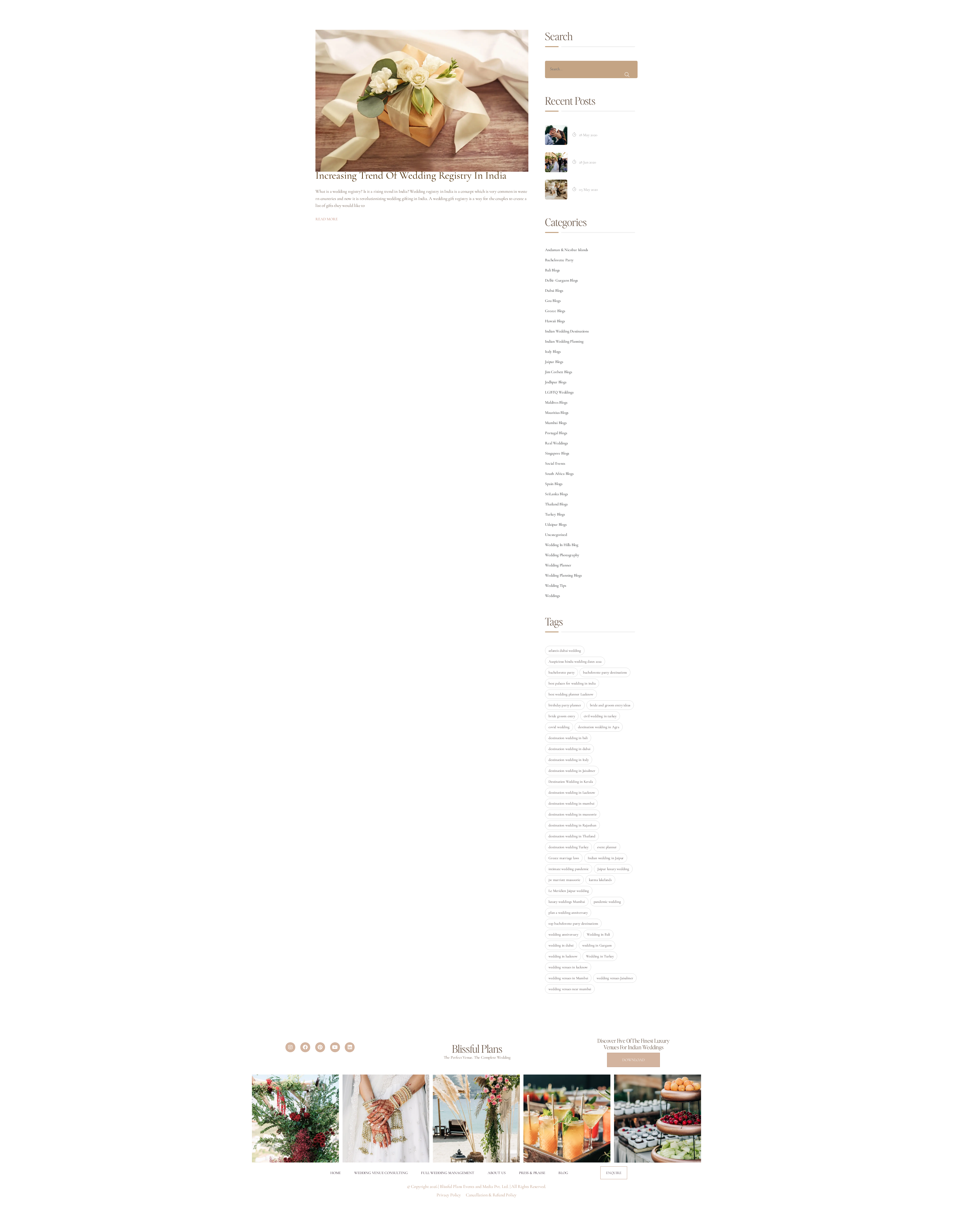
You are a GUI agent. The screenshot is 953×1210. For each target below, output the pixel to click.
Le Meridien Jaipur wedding (568, 890)
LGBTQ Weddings (559, 392)
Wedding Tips (555, 585)
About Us (497, 1173)
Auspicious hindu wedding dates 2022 (575, 661)
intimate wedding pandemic (568, 869)
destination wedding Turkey (568, 847)
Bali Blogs (552, 270)
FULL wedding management (447, 1173)
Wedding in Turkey (600, 956)
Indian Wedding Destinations (567, 331)
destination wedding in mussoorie (572, 814)
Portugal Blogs (556, 432)
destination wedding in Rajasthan (572, 825)
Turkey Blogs (555, 514)
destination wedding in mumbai (571, 803)
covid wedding (558, 727)
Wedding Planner (558, 565)
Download (633, 1059)
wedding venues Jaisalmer (615, 978)
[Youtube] (335, 1047)
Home (335, 1173)
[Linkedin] (350, 1047)
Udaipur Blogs (555, 524)
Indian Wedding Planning (564, 341)
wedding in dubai (561, 945)
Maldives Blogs (556, 402)
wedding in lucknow (562, 956)
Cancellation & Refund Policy (491, 1195)
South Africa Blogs (559, 473)
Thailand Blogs (556, 504)
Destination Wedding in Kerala (570, 781)
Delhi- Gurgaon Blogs (561, 280)
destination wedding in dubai (569, 749)
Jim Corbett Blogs (558, 371)
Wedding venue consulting (381, 1173)
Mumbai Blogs (556, 422)
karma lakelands (600, 880)
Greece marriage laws (563, 858)
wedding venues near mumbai (569, 989)
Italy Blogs (553, 351)
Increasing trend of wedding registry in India (411, 175)
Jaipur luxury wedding (613, 869)
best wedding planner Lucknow (570, 694)
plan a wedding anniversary (568, 912)
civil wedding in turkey (600, 716)
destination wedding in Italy (568, 759)
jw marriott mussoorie (564, 880)
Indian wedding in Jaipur (606, 858)
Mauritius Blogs (556, 412)
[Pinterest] (320, 1047)
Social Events (555, 463)
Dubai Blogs (554, 290)
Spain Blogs (553, 483)
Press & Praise (532, 1173)
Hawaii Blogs (555, 321)
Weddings (552, 595)
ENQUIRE (613, 1173)
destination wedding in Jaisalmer (571, 770)
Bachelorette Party (559, 260)
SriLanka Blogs (556, 493)
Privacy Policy (449, 1195)
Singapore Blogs (557, 453)
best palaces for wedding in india (571, 683)
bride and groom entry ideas (610, 705)
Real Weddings (556, 443)
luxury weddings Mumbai (566, 901)
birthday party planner (564, 705)
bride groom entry (561, 716)
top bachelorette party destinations (573, 923)
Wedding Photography (562, 555)
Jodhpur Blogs (555, 382)
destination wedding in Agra (598, 727)
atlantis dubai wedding (564, 650)
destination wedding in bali (568, 738)
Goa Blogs (552, 300)
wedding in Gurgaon (597, 945)
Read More (326, 219)
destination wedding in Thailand (571, 836)
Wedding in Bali (598, 934)
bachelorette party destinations (605, 672)
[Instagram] (290, 1047)
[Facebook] (305, 1047)
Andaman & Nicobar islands (566, 249)
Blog (563, 1173)
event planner (607, 847)
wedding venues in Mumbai (568, 978)
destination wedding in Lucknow (571, 792)
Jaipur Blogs (554, 361)
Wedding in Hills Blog (561, 544)
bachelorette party (561, 672)
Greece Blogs (555, 310)
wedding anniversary (563, 934)
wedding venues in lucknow (568, 967)
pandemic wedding (607, 901)
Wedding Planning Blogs (563, 575)
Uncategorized (556, 534)
